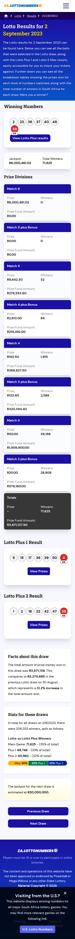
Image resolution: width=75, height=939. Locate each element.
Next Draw (38, 823)
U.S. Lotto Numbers (37, 929)
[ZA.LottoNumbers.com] (22, 9)
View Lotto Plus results (30, 138)
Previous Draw (38, 811)
